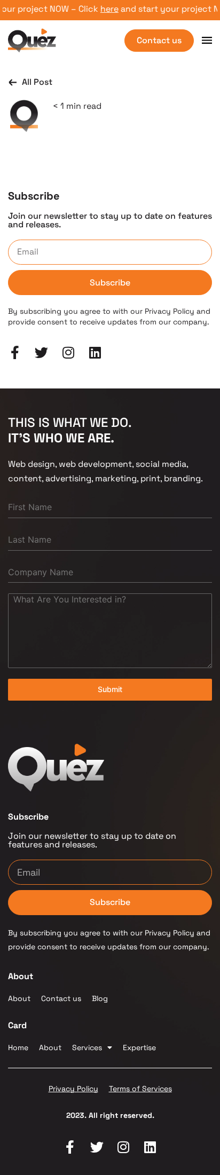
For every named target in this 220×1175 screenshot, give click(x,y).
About (19, 998)
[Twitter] (97, 1147)
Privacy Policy (73, 1088)
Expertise (139, 1047)
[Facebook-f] (70, 1147)
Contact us (61, 998)
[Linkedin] (150, 1147)
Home (18, 1047)
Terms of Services (140, 1088)
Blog (100, 998)
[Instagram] (123, 1147)
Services (87, 1047)
